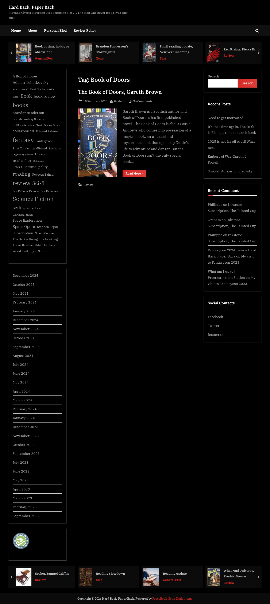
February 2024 (25, 409)
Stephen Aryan (47, 227)
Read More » (136, 174)
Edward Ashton (47, 131)
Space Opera (24, 226)
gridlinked (39, 148)
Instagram (216, 334)
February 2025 (25, 302)
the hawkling (49, 239)
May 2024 (21, 382)
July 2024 (20, 364)
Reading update (175, 573)
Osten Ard (39, 161)
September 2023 (26, 453)
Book (26, 96)
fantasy (23, 140)
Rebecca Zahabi (43, 174)
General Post (44, 58)
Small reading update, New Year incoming (176, 49)
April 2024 (21, 391)
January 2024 (24, 418)
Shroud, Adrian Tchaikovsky (230, 171)
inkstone (55, 148)
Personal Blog (55, 30)
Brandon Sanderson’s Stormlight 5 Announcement (112, 49)
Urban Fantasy (45, 245)
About (32, 30)
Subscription (23, 233)
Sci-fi (38, 183)
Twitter (213, 325)
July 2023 (20, 462)
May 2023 (21, 480)
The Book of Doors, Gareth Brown (120, 91)
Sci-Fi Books (49, 191)
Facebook (215, 316)
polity (43, 166)
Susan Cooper (44, 233)
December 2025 (25, 275)
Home (16, 30)
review (21, 183)
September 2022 (26, 515)
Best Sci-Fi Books (42, 89)
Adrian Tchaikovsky (31, 82)
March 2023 (22, 498)
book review (45, 96)
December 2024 (25, 320)
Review (229, 55)
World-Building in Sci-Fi (29, 251)
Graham (120, 101)
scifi (17, 207)
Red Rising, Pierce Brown (243, 49)
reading (21, 174)
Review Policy (85, 30)
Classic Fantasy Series (47, 125)
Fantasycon (44, 141)
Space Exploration (27, 220)
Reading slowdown (110, 573)
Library (40, 154)
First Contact (22, 148)
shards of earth (34, 208)
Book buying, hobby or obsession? (52, 49)
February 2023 (25, 507)
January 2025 (24, 311)
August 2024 (23, 355)
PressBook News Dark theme (172, 598)
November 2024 (26, 328)
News (100, 58)
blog (16, 97)
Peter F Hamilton (24, 167)
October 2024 (24, 338)
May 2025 (21, 293)
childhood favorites (23, 125)
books (20, 104)
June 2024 (21, 373)
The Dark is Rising (25, 239)
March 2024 (22, 400)
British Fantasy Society (28, 119)
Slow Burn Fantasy (23, 214)
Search (213, 76)
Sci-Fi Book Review (26, 191)
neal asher (22, 160)
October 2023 (24, 444)
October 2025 (24, 284)
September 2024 (26, 346)
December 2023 (25, 426)
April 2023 (21, 489)
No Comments (143, 101)
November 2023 (26, 435)
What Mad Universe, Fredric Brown (239, 573)
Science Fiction (33, 198)
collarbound (23, 131)
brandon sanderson (28, 112)
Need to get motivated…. (227, 117)
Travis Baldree (23, 245)
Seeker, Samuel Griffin (52, 573)
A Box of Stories (25, 76)
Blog (163, 58)
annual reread (20, 89)
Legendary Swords (23, 154)
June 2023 (21, 471)
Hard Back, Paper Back (31, 7)
